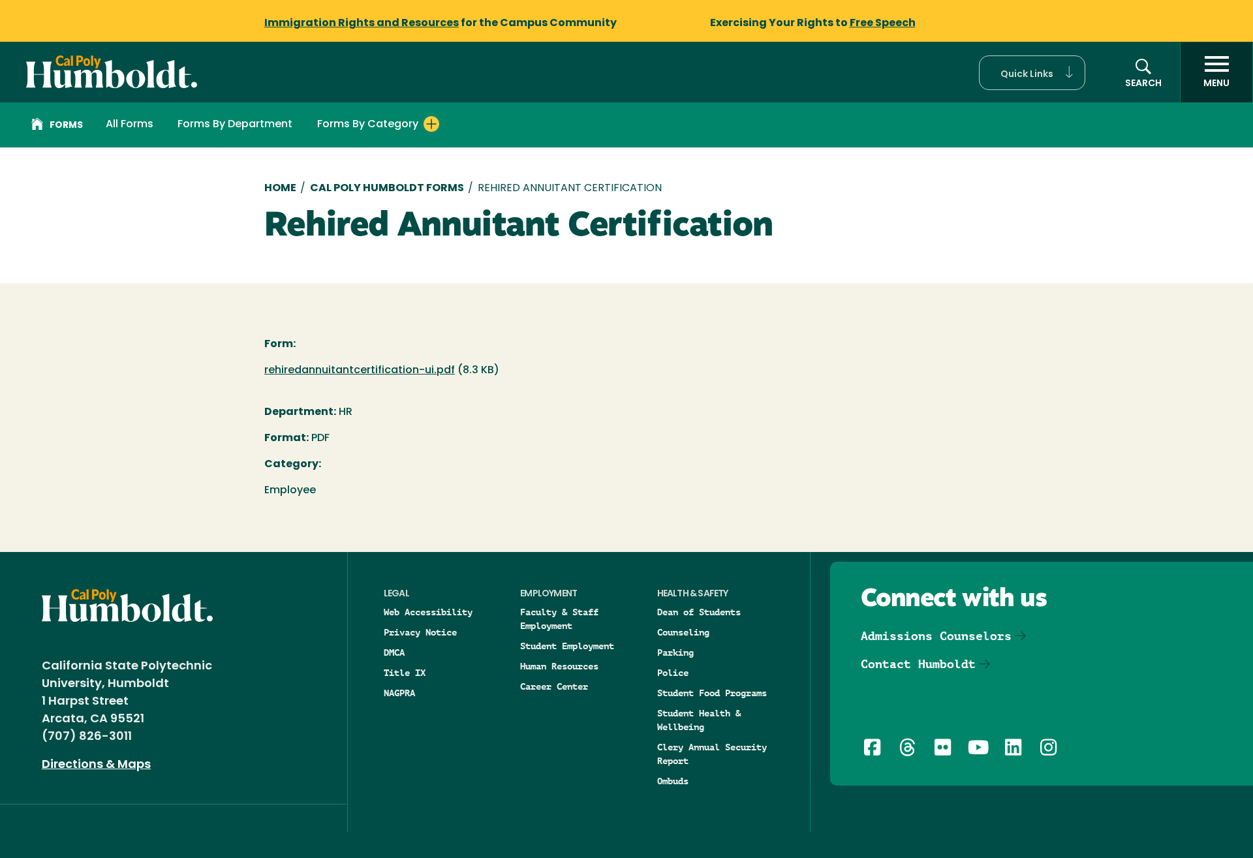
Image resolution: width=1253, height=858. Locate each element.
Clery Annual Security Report (712, 754)
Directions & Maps (96, 765)
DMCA (394, 652)
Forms (66, 125)
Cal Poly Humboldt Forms (387, 188)
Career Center (554, 686)
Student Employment (567, 646)
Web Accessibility (428, 612)
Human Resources (559, 666)
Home (280, 188)
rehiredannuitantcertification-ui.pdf (359, 370)
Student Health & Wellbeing (699, 720)
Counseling (683, 632)
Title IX (404, 672)
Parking (675, 652)
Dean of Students (699, 612)
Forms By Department (235, 124)
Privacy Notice (420, 632)
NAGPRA (399, 693)
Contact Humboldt (918, 664)
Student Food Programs (712, 693)
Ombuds (672, 781)
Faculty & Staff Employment (559, 619)
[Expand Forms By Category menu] (431, 124)
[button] (1032, 72)
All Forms (129, 124)
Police (672, 672)
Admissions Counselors (936, 636)
